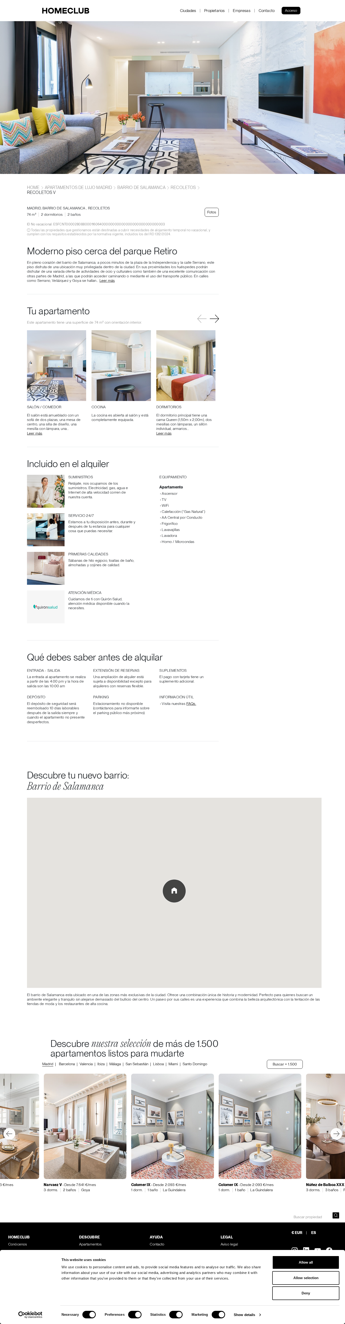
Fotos (211, 212)
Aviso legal (229, 1244)
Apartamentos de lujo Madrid (78, 187)
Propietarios (214, 10)
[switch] (135, 1314)
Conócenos (17, 1244)
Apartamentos (90, 1244)
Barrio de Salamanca (141, 187)
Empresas (241, 10)
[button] (214, 319)
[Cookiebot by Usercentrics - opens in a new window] (30, 1314)
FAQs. (191, 703)
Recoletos (183, 187)
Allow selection (305, 1278)
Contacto (267, 10)
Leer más (107, 280)
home (34, 187)
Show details (244, 1315)
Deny (306, 1293)
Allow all (306, 1262)
